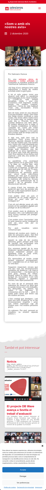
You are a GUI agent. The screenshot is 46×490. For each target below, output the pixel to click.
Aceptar (23, 470)
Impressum (38, 487)
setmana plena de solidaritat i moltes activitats (23, 80)
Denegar (23, 476)
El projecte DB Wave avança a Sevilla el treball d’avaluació (20, 410)
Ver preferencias (23, 483)
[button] (42, 446)
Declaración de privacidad (25, 487)
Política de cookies (10, 487)
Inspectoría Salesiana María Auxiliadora (23, 2)
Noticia (11, 361)
